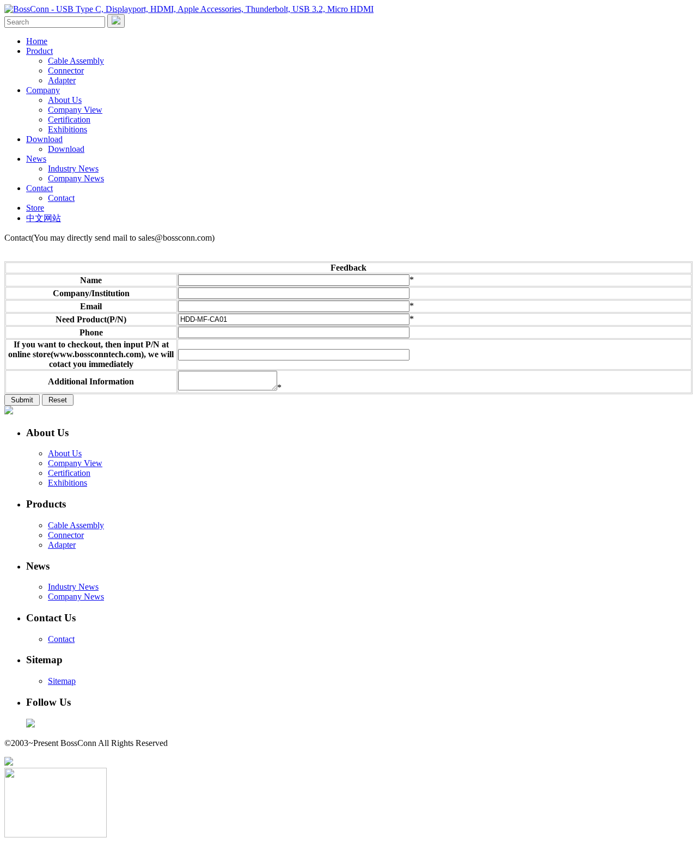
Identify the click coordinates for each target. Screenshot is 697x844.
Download (44, 139)
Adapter (62, 80)
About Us (65, 100)
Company (43, 90)
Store (35, 207)
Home (36, 41)
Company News (76, 178)
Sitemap (62, 681)
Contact (39, 188)
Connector (66, 70)
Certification (69, 119)
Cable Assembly (76, 60)
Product (39, 51)
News (36, 158)
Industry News (73, 168)
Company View (75, 109)
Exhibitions (67, 129)
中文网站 (43, 218)
